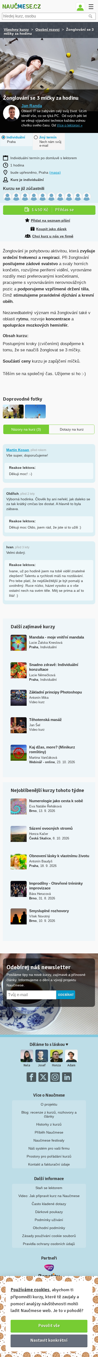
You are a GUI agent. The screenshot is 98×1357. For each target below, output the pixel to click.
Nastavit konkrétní (49, 1340)
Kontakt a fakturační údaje (49, 1164)
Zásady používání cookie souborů (49, 1236)
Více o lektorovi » (69, 125)
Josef (41, 1065)
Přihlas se (52, 209)
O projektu (49, 1104)
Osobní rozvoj (47, 29)
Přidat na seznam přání (50, 220)
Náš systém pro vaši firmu (49, 1148)
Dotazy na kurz (72, 429)
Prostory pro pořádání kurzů (49, 1156)
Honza (56, 1065)
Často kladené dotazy (49, 1204)
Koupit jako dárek (51, 229)
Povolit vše (49, 1325)
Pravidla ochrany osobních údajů (49, 1244)
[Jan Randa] (11, 113)
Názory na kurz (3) (26, 429)
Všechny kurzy (16, 29)
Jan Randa (31, 106)
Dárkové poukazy (49, 1212)
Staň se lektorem (48, 1188)
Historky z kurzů (49, 1124)
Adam (71, 1065)
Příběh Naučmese (49, 1132)
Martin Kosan (17, 450)
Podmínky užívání (49, 1220)
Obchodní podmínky (49, 1228)
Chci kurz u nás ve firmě (52, 236)
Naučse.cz (21, 6)
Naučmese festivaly (48, 1140)
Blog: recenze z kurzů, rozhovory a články (49, 1114)
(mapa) (55, 172)
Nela (27, 1065)
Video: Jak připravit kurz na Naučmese (49, 1196)
